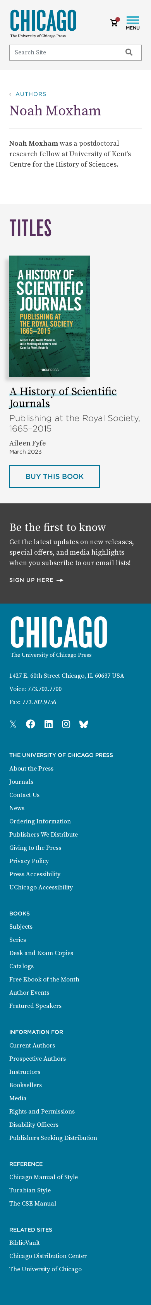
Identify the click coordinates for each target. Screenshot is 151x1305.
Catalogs (21, 966)
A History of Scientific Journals (63, 398)
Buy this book (63, 476)
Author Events (29, 993)
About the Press (31, 769)
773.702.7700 (44, 689)
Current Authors (32, 1045)
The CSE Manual (32, 1204)
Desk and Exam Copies (41, 953)
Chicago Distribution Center (48, 1256)
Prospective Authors (37, 1059)
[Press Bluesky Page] (83, 724)
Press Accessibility (34, 874)
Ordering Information (40, 821)
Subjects (21, 927)
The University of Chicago (45, 1269)
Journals (21, 782)
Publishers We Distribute (43, 835)
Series (17, 940)
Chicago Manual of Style (43, 1177)
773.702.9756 (39, 702)
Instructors (24, 1072)
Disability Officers (33, 1125)
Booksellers (25, 1085)
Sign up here (36, 579)
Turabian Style (30, 1190)
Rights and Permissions (42, 1111)
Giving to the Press (35, 848)
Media (18, 1098)
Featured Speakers (35, 1006)
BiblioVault (24, 1243)
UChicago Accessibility (41, 887)
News (16, 808)
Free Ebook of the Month (44, 979)
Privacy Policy (29, 861)
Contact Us (24, 795)
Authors (30, 93)
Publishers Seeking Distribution (53, 1138)
